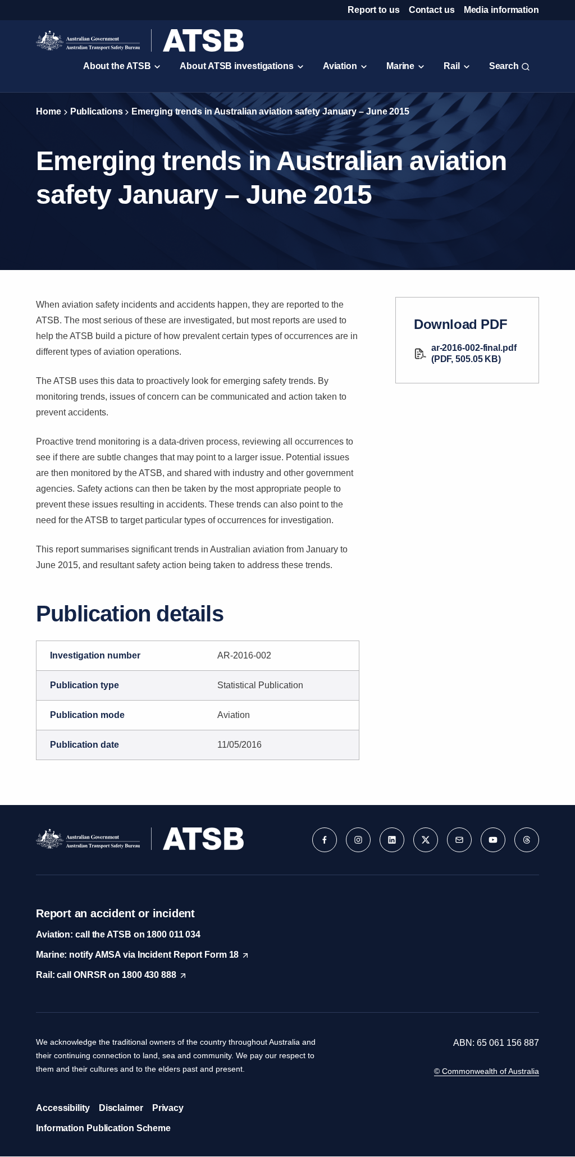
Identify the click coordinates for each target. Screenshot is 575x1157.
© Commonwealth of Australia (486, 1071)
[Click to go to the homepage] (140, 40)
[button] (324, 839)
